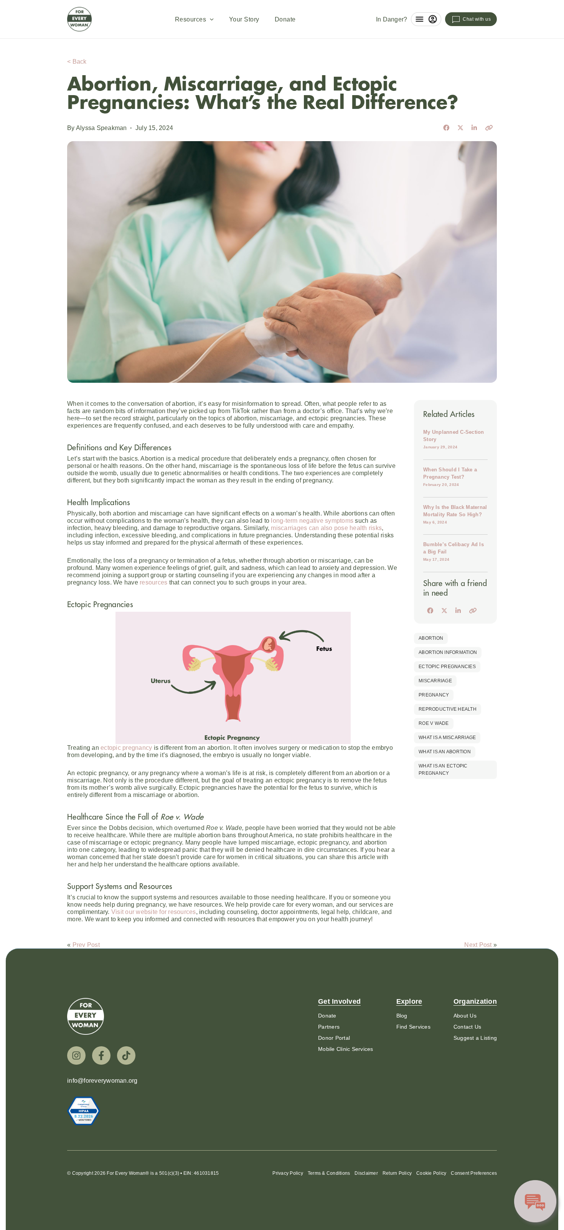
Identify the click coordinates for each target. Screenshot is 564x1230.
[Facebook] (101, 1055)
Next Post (477, 945)
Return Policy (397, 1173)
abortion (431, 638)
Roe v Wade (434, 723)
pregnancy (434, 695)
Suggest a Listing (475, 1038)
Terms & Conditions (329, 1173)
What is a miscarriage (447, 737)
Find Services (413, 1027)
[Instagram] (76, 1055)
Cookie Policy (431, 1173)
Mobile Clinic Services (345, 1049)
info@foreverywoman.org (102, 1080)
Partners (329, 1027)
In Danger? (391, 19)
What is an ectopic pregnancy (443, 769)
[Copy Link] (489, 128)
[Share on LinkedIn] (474, 128)
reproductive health (448, 709)
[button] (210, 19)
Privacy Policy (287, 1173)
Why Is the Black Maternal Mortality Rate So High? (455, 514)
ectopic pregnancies (447, 666)
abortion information (448, 652)
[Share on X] (460, 128)
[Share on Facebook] (446, 128)
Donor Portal (334, 1038)
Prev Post (86, 945)
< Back (77, 61)
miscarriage (435, 680)
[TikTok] (126, 1055)
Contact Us (468, 1027)
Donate (285, 19)
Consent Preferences (474, 1173)
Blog (401, 1016)
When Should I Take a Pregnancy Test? (450, 477)
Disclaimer (366, 1173)
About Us (465, 1016)
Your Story (244, 19)
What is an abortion (445, 751)
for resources (153, 912)
